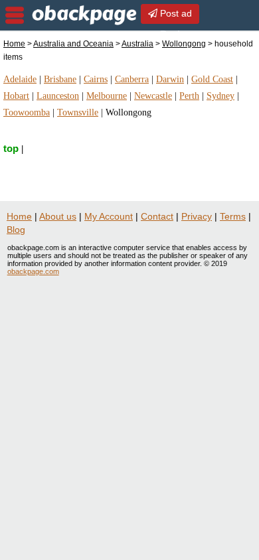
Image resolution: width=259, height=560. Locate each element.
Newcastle (153, 96)
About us (57, 216)
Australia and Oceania (73, 43)
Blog (16, 229)
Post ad (174, 13)
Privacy (196, 216)
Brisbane (60, 79)
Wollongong (184, 43)
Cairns (96, 79)
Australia (137, 43)
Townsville (77, 112)
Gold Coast (212, 79)
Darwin (170, 79)
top (11, 148)
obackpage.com (33, 271)
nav (14, 15)
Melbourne (106, 96)
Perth (189, 96)
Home (14, 43)
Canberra (132, 79)
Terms (233, 216)
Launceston (58, 96)
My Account (108, 216)
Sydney (220, 96)
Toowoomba (26, 112)
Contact (157, 216)
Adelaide (20, 79)
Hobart (16, 96)
